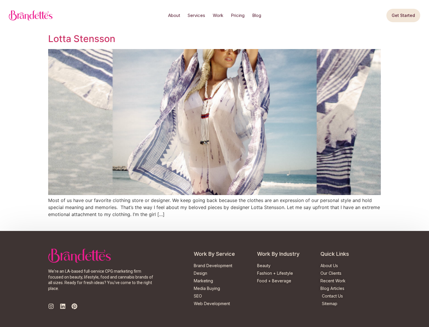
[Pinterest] (74, 306)
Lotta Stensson (81, 38)
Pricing (238, 15)
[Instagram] (51, 306)
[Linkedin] (63, 306)
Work (218, 15)
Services (196, 15)
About (174, 15)
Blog (256, 15)
